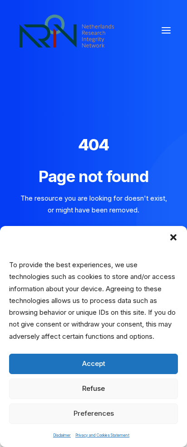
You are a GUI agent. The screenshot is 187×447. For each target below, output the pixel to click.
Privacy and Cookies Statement (102, 435)
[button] (173, 237)
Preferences (94, 413)
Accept (93, 363)
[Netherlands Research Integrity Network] (66, 30)
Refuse (93, 388)
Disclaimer (62, 435)
